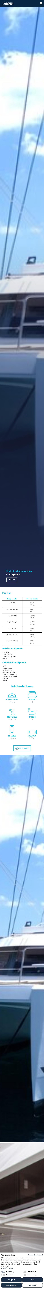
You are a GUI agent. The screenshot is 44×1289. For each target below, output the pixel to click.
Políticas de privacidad (35, 1255)
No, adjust (32, 1285)
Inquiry (12, 580)
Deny (32, 1280)
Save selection (11, 1285)
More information (7, 1268)
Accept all (11, 1280)
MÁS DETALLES (23, 748)
